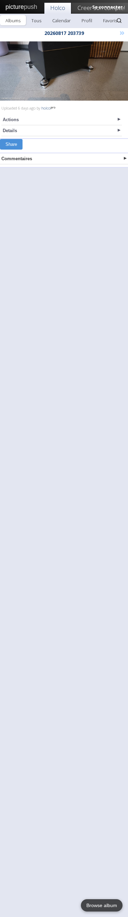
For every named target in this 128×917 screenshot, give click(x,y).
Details (10, 130)
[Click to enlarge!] (64, 71)
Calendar (61, 20)
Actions (11, 119)
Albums (12, 20)
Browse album (101, 905)
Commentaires (16, 158)
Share (11, 144)
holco (46, 108)
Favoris (110, 20)
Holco (57, 8)
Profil (87, 20)
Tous (36, 20)
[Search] (119, 20)
